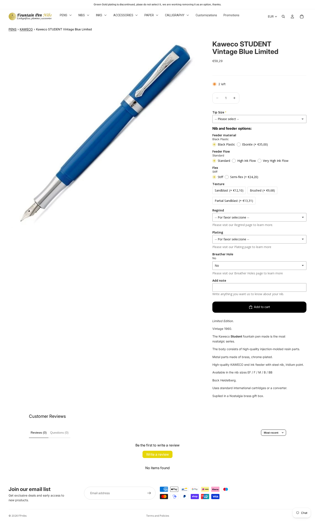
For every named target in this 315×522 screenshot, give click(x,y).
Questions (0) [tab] (59, 432)
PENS (12, 29)
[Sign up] (149, 493)
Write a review (157, 454)
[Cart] (301, 16)
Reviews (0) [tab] (39, 432)
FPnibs (22, 515)
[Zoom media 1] (105, 131)
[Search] (283, 16)
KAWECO (26, 29)
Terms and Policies (157, 515)
